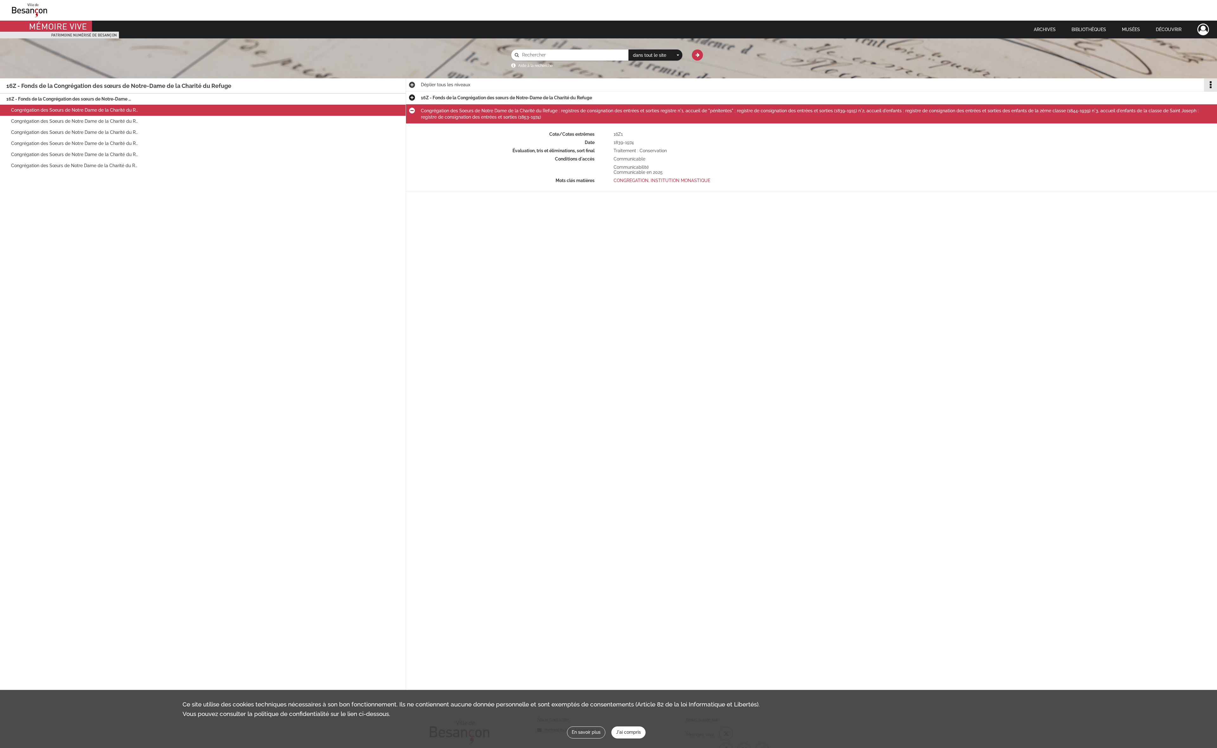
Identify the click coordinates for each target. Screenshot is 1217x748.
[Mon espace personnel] (1203, 29)
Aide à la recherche (535, 65)
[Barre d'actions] (1210, 84)
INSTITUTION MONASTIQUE (680, 180)
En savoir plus (586, 732)
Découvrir (1169, 29)
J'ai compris (628, 732)
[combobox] (655, 55)
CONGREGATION (631, 180)
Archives (1045, 29)
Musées (1131, 29)
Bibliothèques (1089, 29)
